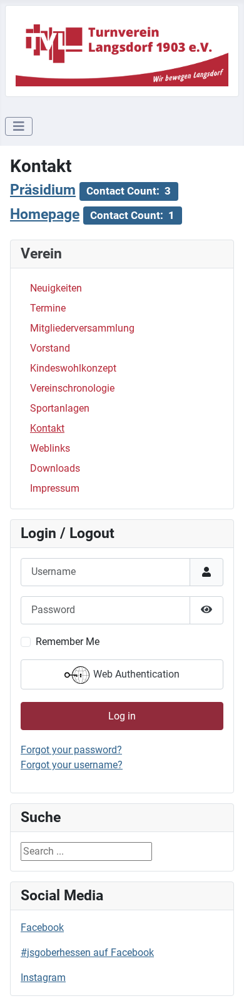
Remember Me (67, 642)
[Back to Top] (222, 983)
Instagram (43, 977)
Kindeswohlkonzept (73, 368)
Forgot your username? (72, 765)
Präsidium (43, 189)
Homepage (44, 214)
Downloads (55, 468)
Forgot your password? (71, 750)
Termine (48, 308)
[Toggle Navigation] (19, 126)
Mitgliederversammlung (82, 328)
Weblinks (50, 448)
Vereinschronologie (72, 388)
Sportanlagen (59, 408)
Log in (122, 716)
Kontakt (47, 428)
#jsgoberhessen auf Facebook (87, 952)
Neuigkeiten (56, 288)
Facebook (42, 927)
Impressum (54, 488)
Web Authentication (135, 674)
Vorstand (50, 348)
